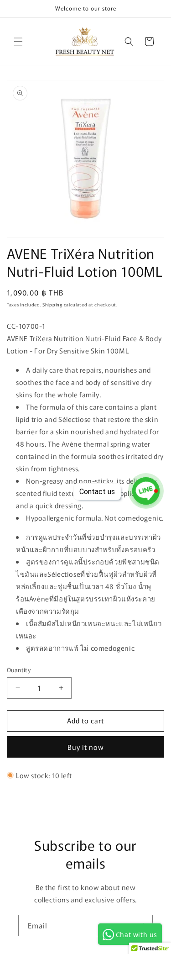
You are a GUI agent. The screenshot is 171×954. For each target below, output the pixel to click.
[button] (18, 42)
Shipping (52, 304)
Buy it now (85, 747)
